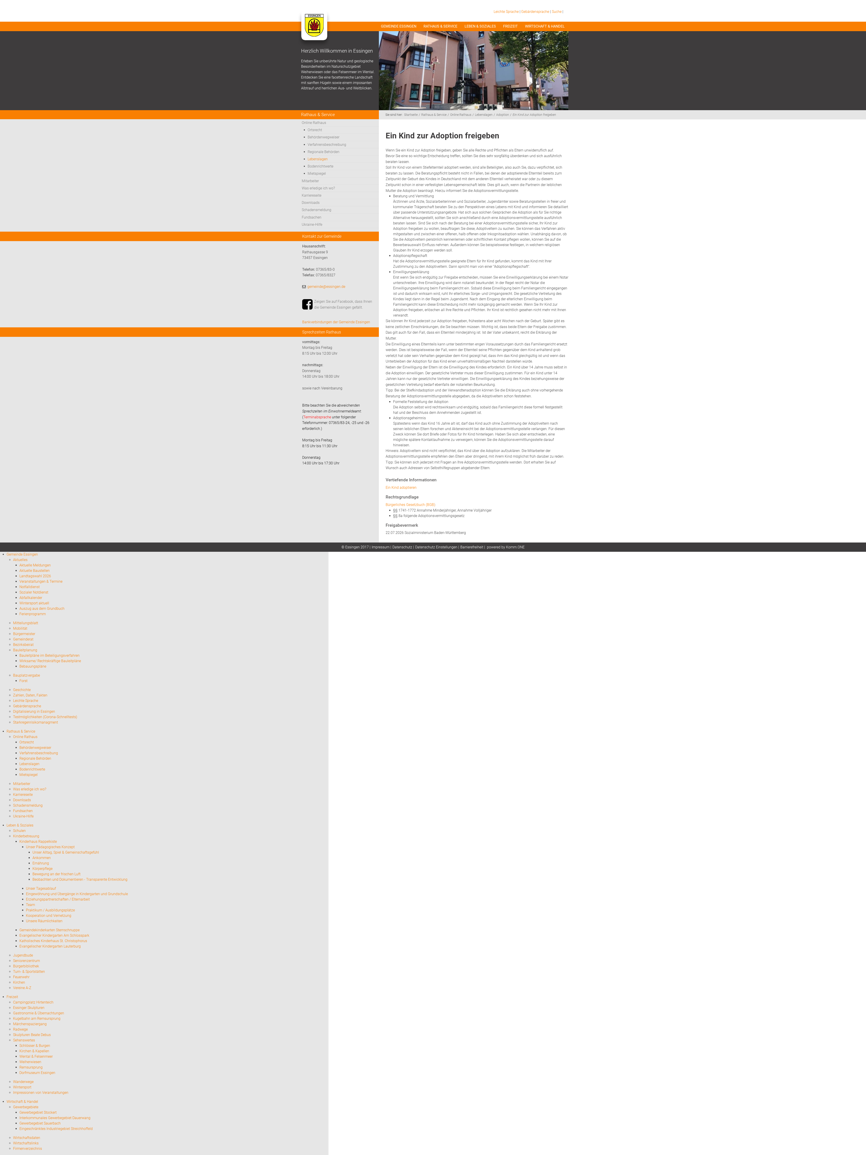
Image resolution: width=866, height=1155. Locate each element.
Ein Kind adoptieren (401, 487)
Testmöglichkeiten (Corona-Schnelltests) (45, 717)
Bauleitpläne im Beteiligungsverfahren (49, 655)
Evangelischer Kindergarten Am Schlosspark (54, 935)
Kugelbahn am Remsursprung (36, 1018)
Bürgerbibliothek (26, 966)
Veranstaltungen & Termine (40, 581)
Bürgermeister (24, 634)
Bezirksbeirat (23, 645)
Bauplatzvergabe (26, 675)
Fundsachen (311, 217)
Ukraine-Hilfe (312, 224)
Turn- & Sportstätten (29, 971)
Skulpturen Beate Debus (32, 1035)
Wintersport (22, 1087)
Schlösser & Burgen (34, 1045)
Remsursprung (31, 1067)
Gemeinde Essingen (398, 26)
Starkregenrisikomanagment (35, 722)
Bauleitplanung (25, 650)
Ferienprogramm (32, 614)
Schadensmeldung (316, 210)
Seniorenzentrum (26, 961)
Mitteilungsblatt (25, 623)
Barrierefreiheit (471, 547)
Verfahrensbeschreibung (327, 144)
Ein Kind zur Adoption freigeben (534, 115)
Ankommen (41, 858)
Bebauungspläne (32, 666)
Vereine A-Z (22, 988)
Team (30, 905)
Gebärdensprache (535, 11)
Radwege (20, 1029)
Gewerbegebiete (25, 1107)
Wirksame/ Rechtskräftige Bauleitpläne (50, 661)
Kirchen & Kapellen (34, 1051)
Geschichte (22, 690)
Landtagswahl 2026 (35, 576)
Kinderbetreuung (26, 836)
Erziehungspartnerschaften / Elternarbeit (58, 899)
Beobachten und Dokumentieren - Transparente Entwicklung (79, 879)
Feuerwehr (21, 977)
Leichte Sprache (506, 11)
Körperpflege (42, 868)
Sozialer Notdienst (33, 592)
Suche (557, 11)
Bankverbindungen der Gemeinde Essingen (336, 322)
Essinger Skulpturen (28, 1008)
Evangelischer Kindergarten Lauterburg (50, 946)
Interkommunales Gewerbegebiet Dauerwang (54, 1118)
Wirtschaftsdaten (26, 1138)
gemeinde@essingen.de (326, 286)
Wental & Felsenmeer (36, 1056)
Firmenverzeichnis (27, 1148)
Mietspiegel (317, 173)
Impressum (380, 547)
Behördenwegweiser (323, 137)
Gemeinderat (23, 639)
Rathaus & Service (440, 26)
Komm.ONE (515, 547)
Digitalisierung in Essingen (34, 711)
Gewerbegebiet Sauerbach (40, 1123)
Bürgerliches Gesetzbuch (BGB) (410, 505)
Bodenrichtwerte (320, 166)
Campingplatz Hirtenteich (33, 1002)
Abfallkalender (30, 598)
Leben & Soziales (480, 26)
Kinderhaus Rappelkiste (38, 841)
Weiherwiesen (30, 1062)
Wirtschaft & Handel (545, 26)
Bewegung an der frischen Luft (56, 874)
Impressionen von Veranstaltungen (40, 1092)
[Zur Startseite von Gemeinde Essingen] (314, 29)
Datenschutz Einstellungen (436, 547)
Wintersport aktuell (34, 603)
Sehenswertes (24, 1040)
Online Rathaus (314, 123)
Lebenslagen (318, 159)
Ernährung (40, 863)
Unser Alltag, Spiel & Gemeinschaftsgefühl (65, 852)
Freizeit (510, 26)
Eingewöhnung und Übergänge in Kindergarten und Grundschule (77, 894)
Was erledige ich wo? (318, 188)
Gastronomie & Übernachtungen (38, 1013)
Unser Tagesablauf (41, 888)
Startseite (411, 115)
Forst (23, 681)
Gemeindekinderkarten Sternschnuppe (49, 930)
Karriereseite (311, 195)
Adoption (502, 115)
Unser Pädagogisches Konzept (50, 847)
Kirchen (19, 982)
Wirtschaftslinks (26, 1143)
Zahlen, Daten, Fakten (30, 695)
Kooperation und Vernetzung (48, 915)
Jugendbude (23, 955)
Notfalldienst (29, 587)
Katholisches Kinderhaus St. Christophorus (53, 941)
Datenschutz (402, 547)
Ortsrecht (315, 130)
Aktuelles (20, 560)
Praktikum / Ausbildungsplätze (50, 910)
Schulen (19, 831)
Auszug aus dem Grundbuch (41, 608)
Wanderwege (23, 1082)
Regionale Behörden (323, 152)
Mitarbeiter (310, 181)
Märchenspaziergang (30, 1024)
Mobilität (20, 628)
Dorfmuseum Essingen (37, 1073)
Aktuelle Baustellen (34, 570)
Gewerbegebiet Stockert (38, 1112)
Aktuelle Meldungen (35, 565)
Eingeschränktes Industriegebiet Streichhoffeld (56, 1129)
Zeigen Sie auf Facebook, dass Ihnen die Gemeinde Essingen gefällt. (343, 304)
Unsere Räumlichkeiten (44, 921)
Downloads (311, 202)
